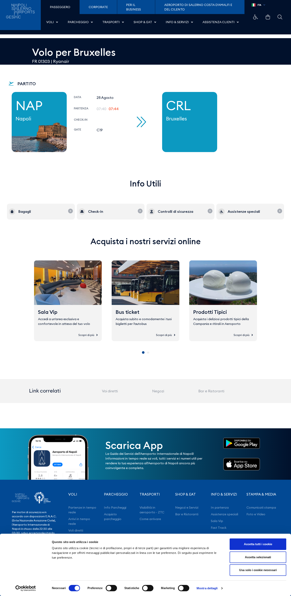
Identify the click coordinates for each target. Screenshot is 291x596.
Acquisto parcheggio (112, 516)
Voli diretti (75, 530)
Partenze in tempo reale (82, 509)
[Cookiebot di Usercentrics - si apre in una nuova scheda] (25, 588)
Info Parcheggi (115, 507)
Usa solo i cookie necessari (258, 570)
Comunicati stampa (261, 507)
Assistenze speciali (224, 514)
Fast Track (218, 528)
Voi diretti (110, 391)
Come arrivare (150, 519)
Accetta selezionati (258, 557)
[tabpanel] (68, 300)
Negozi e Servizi (186, 507)
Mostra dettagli (207, 588)
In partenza (220, 507)
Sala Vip (217, 521)
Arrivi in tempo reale (79, 521)
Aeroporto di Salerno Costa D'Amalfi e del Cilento (198, 7)
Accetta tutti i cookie (258, 544)
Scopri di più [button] (86, 335)
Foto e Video (255, 514)
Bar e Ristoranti (211, 391)
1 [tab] (143, 352)
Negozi (158, 391)
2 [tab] (148, 353)
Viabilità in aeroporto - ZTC (152, 509)
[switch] (111, 588)
